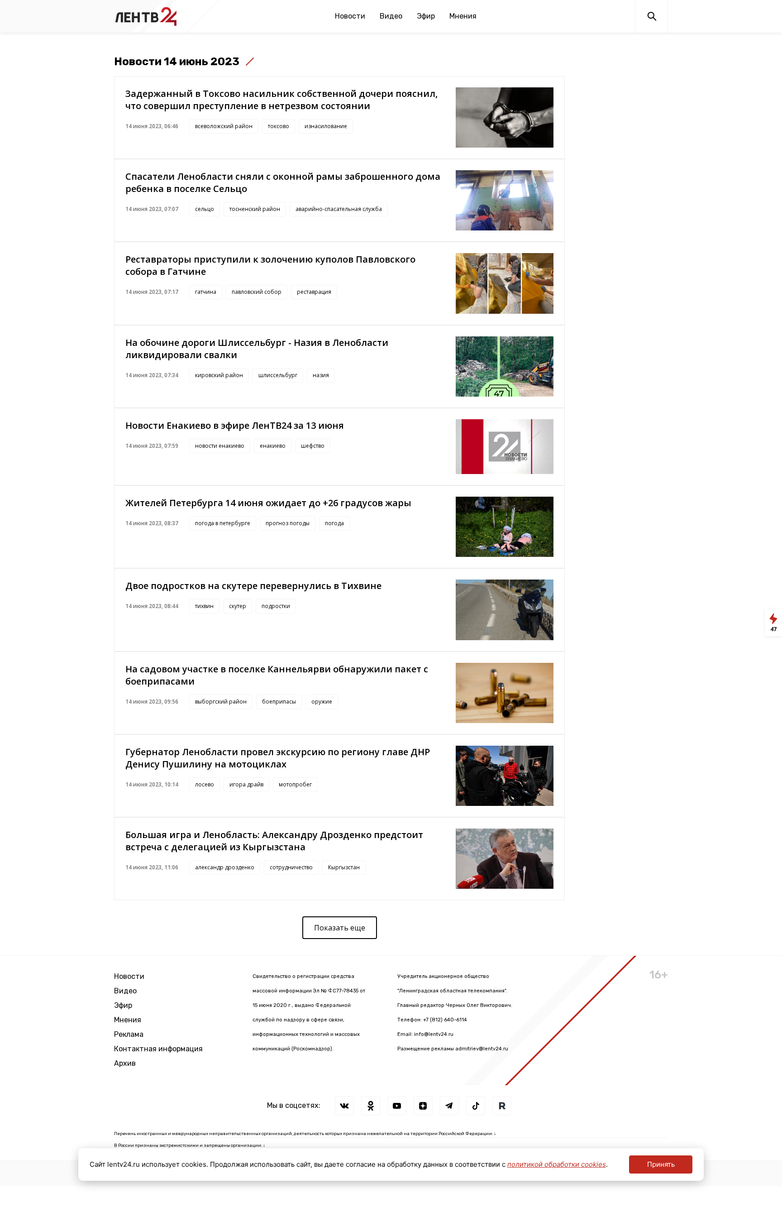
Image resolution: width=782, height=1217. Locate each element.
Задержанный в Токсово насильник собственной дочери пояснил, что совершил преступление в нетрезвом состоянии (281, 99)
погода (334, 523)
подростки (276, 606)
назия (321, 375)
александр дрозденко (224, 867)
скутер (237, 606)
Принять (661, 1164)
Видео (391, 16)
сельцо (204, 209)
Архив (125, 1063)
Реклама (128, 1034)
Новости (350, 16)
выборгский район (221, 701)
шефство (312, 446)
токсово (278, 126)
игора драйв (246, 784)
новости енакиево (219, 446)
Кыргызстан (344, 867)
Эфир (426, 16)
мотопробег (295, 784)
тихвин (204, 606)
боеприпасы (279, 701)
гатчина (205, 292)
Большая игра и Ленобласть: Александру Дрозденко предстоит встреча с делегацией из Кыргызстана (274, 841)
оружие (321, 701)
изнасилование (326, 126)
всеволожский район (224, 126)
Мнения (463, 16)
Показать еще (339, 928)
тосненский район (254, 209)
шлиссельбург (277, 375)
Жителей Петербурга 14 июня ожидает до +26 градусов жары (268, 503)
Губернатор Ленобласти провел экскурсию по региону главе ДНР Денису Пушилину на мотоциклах (277, 758)
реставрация (314, 292)
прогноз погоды (288, 523)
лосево (204, 784)
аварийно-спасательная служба (339, 209)
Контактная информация (158, 1049)
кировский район (219, 375)
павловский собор (256, 292)
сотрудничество (291, 867)
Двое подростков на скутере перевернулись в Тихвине (253, 586)
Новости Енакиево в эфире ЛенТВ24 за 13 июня (234, 425)
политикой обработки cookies (556, 1164)
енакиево (273, 446)
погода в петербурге (222, 523)
